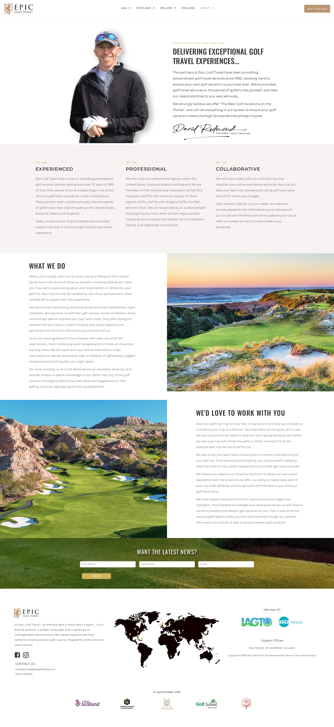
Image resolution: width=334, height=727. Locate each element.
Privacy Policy (308, 655)
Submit (96, 576)
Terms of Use (293, 655)
